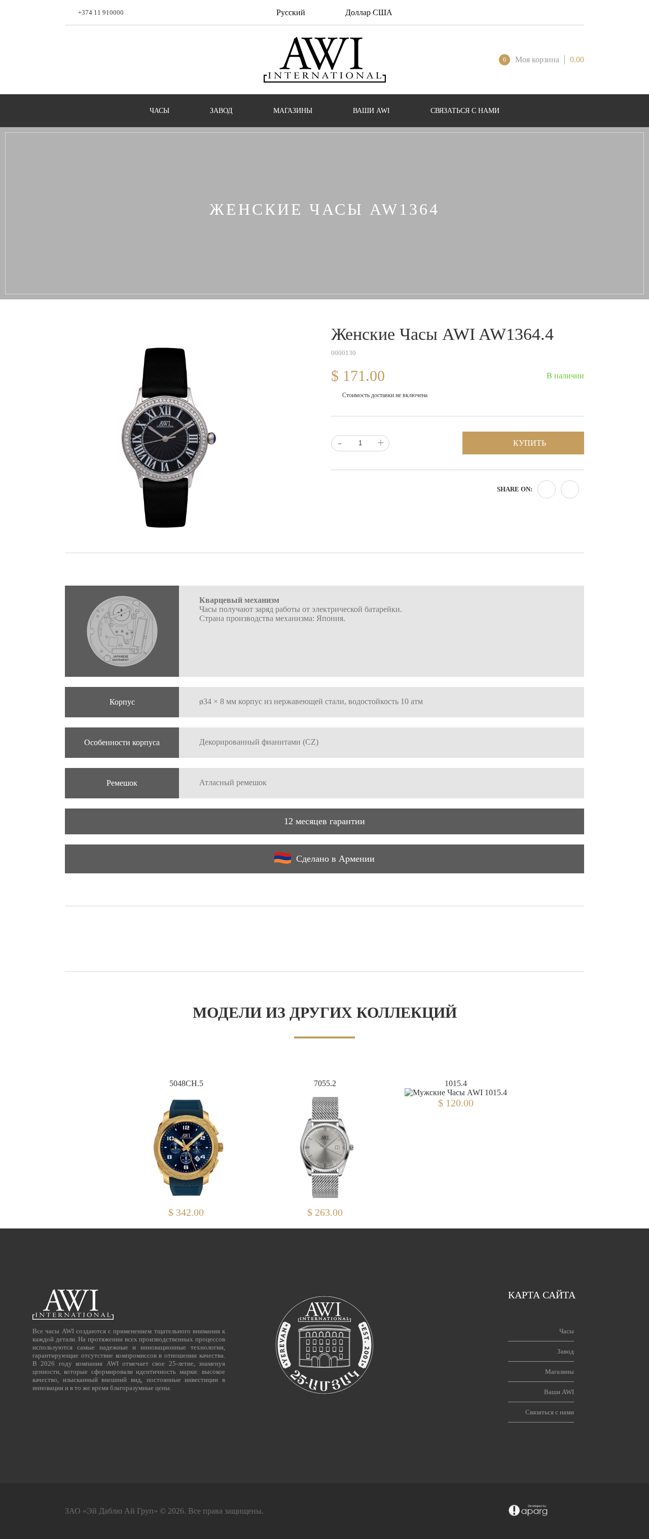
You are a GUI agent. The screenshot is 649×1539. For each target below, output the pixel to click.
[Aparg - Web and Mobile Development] (528, 1511)
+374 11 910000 (101, 12)
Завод (565, 1351)
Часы (566, 1331)
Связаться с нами (549, 1412)
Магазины (559, 1371)
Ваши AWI (559, 1392)
